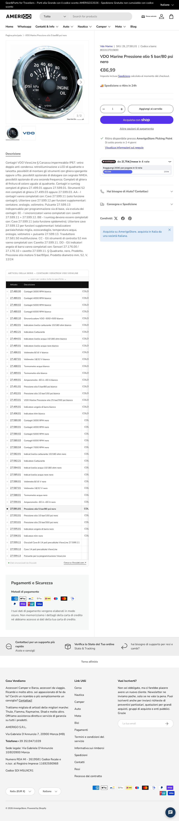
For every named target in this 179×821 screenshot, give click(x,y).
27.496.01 (15, 413)
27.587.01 (15, 488)
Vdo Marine (106, 46)
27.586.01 (15, 481)
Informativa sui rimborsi (89, 748)
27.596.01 (15, 535)
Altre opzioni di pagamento (137, 129)
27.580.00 (15, 420)
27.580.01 (15, 427)
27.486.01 (15, 352)
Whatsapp (24, 27)
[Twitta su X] (115, 218)
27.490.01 (15, 379)
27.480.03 (15, 311)
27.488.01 (15, 366)
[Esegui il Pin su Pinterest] (129, 218)
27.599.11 (15, 542)
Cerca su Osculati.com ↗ (75, 562)
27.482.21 (15, 331)
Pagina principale (14, 35)
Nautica (79, 695)
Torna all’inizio (89, 661)
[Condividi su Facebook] (122, 218)
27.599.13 (15, 555)
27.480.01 (15, 298)
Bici (76, 723)
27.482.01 (15, 325)
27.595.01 (15, 528)
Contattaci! (25, 700)
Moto (77, 716)
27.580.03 (15, 440)
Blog (133, 27)
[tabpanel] (47, 211)
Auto (77, 709)
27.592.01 (15, 515)
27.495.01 (15, 406)
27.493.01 (15, 400)
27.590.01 (15, 501)
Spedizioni (80, 755)
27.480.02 (15, 304)
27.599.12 (15, 549)
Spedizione (124, 76)
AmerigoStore (19, 808)
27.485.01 (15, 345)
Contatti (79, 762)
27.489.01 (15, 373)
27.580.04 (15, 447)
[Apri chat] (170, 812)
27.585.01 (15, 474)
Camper (79, 702)
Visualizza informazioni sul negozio (124, 147)
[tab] (13, 154)
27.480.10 (15, 318)
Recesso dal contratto (88, 776)
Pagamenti (81, 730)
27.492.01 (15, 393)
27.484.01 (15, 338)
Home (9, 27)
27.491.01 (15, 386)
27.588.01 (15, 495)
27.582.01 (15, 454)
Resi (77, 769)
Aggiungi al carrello (150, 109)
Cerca (77, 688)
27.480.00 (15, 291)
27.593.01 (15, 522)
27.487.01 (15, 359)
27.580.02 (15, 433)
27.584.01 (15, 467)
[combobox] (86, 16)
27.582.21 (15, 460)
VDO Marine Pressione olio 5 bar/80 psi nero (46, 35)
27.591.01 (15, 508)
